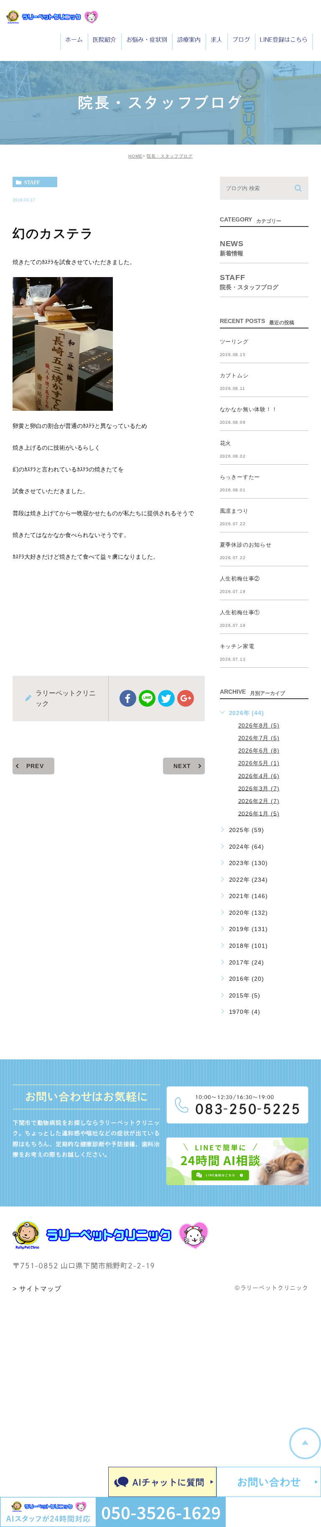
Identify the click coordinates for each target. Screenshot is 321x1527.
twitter (166, 698)
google (185, 698)
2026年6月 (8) (259, 750)
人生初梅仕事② (240, 578)
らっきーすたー (240, 477)
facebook (128, 698)
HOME (135, 156)
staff (32, 182)
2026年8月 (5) (259, 725)
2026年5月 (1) (259, 763)
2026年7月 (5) (259, 738)
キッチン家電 (237, 646)
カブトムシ (234, 375)
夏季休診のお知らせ (246, 545)
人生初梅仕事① (240, 612)
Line (147, 698)
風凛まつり (234, 511)
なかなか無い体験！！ (249, 409)
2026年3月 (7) (259, 788)
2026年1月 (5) (259, 813)
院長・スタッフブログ (170, 156)
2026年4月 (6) (259, 775)
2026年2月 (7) (259, 800)
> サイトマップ (37, 1288)
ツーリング (234, 341)
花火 (226, 443)
